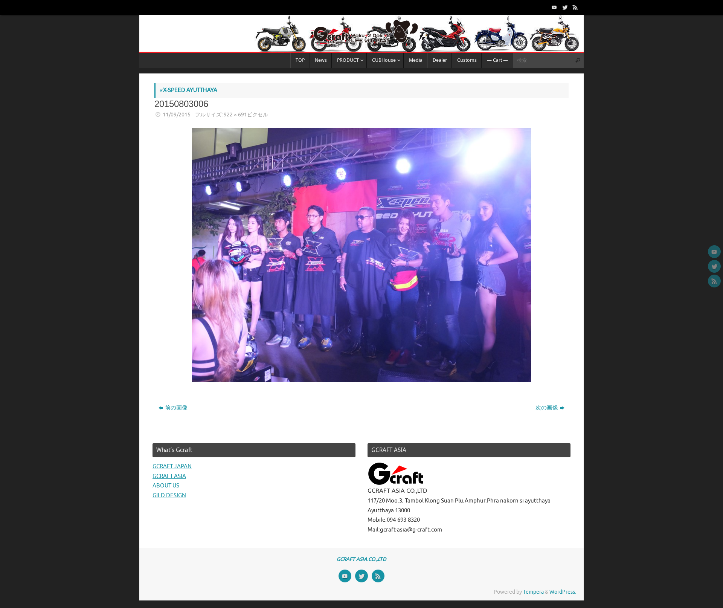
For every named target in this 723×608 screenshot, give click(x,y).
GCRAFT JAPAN (172, 466)
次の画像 (546, 407)
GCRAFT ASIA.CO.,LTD (361, 559)
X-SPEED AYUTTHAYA (188, 90)
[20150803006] (361, 255)
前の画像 (176, 407)
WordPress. (562, 592)
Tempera (533, 592)
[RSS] (574, 7)
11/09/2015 (177, 115)
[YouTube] (553, 7)
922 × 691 (235, 115)
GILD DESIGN (169, 495)
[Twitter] (564, 7)
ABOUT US (166, 485)
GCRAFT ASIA (169, 476)
